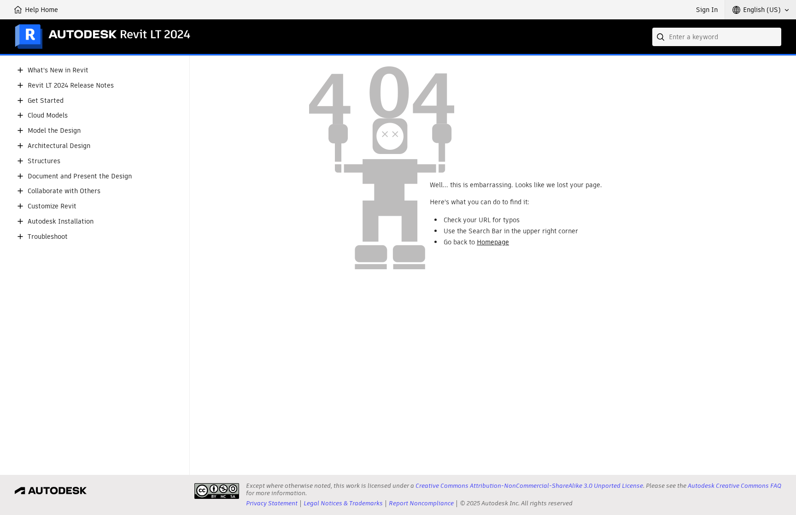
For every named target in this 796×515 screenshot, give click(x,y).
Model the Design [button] (54, 131)
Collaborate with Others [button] (64, 191)
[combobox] (716, 37)
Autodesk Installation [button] (61, 221)
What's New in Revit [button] (58, 70)
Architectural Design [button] (59, 146)
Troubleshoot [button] (48, 237)
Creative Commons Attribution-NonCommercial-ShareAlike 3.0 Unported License (529, 485)
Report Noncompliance (421, 503)
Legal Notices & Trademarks (343, 503)
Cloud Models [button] (48, 115)
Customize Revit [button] (52, 206)
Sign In (707, 9)
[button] (760, 9)
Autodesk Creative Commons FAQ (734, 485)
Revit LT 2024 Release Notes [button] (71, 85)
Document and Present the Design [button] (80, 176)
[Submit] (661, 37)
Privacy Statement (272, 503)
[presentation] (216, 491)
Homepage (493, 242)
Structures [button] (44, 161)
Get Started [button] (46, 101)
